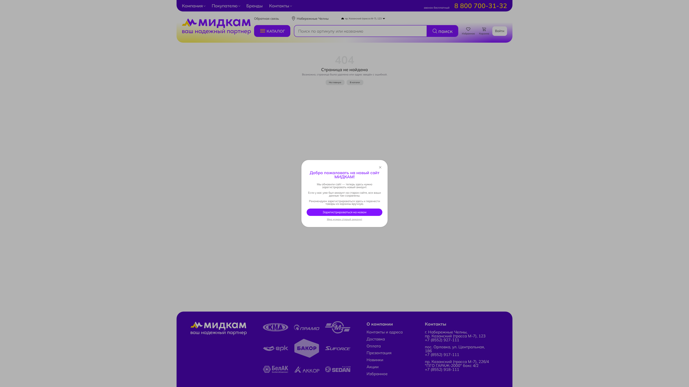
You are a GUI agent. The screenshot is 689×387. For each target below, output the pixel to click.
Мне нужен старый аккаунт (344, 219)
